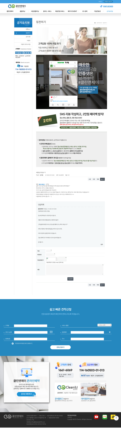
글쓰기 (102, 179)
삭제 (94, 179)
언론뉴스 (28, 29)
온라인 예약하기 (26, 394)
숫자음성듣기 (56, 258)
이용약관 (69, 417)
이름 (38, 251)
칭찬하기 (28, 33)
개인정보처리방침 (71, 415)
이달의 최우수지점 (25, 44)
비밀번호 (39, 254)
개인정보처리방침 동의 (23, 343)
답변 (102, 244)
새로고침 (56, 260)
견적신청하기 (60, 347)
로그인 (100, 1)
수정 (90, 179)
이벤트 (28, 40)
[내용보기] (29, 343)
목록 (98, 179)
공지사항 (28, 37)
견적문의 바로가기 (108, 1)
